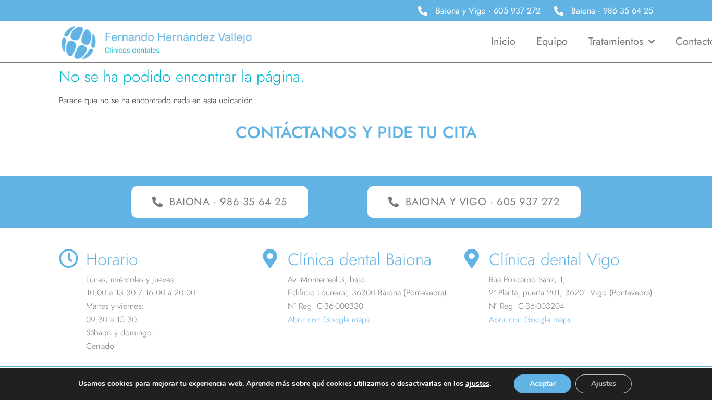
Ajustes (603, 384)
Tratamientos (615, 41)
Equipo (552, 41)
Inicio (503, 41)
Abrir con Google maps (329, 320)
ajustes (477, 384)
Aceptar (543, 384)
